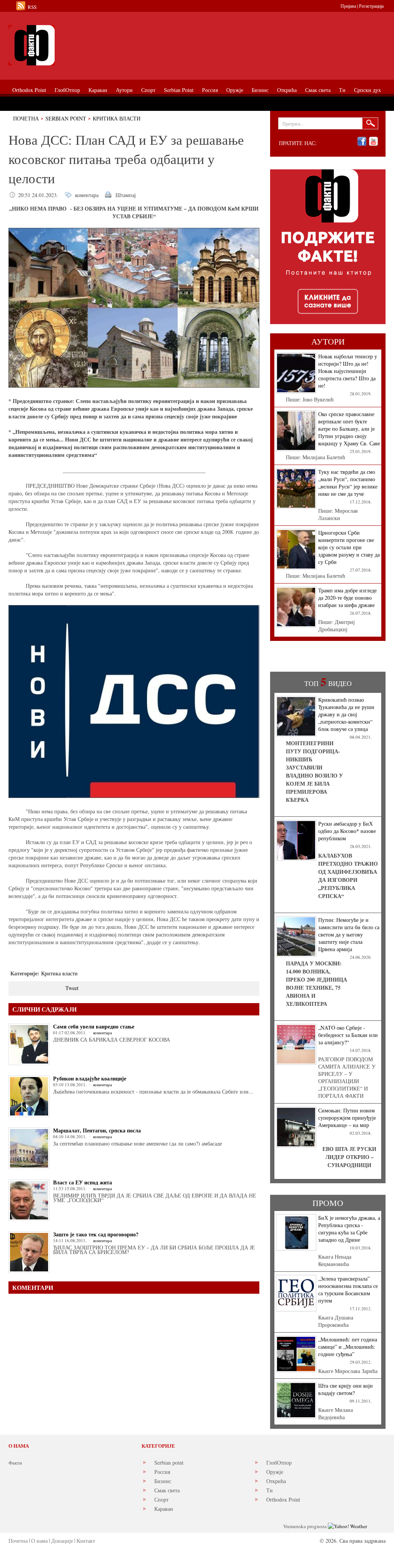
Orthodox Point (283, 1499)
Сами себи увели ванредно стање (93, 1026)
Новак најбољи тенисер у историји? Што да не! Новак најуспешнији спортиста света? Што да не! (347, 371)
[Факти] (95, 45)
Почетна (26, 118)
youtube (373, 141)
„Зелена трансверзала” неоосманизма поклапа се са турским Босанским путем (348, 1289)
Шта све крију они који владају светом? (345, 1389)
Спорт (161, 1499)
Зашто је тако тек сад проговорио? (96, 1234)
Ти (269, 1490)
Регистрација (371, 6)
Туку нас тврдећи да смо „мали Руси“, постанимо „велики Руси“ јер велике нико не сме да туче (347, 482)
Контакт (86, 1540)
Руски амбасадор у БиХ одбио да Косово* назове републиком (347, 831)
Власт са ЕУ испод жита (82, 1182)
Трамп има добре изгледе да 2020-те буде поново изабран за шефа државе (347, 598)
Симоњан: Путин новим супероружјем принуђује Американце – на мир (347, 1118)
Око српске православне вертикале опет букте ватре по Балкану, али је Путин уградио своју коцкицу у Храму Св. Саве (349, 428)
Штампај (125, 195)
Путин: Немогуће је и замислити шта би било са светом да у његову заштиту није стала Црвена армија (348, 934)
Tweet (71, 988)
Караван (163, 1508)
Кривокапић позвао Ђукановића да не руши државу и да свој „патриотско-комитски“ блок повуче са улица (346, 714)
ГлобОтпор (279, 1462)
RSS (32, 6)
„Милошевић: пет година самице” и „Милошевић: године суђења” (347, 1347)
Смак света (167, 1490)
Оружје (274, 1471)
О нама (39, 1540)
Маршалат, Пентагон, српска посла (97, 1130)
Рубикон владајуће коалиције (89, 1078)
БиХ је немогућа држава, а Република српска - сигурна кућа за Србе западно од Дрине (349, 1228)
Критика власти (116, 118)
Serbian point (169, 1462)
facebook (362, 141)
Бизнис (162, 1481)
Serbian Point (65, 118)
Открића (276, 1481)
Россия (162, 1471)
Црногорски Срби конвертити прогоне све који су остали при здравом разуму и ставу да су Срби (349, 547)
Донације (62, 1540)
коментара (86, 195)
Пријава (348, 6)
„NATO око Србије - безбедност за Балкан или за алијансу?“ (348, 1035)
